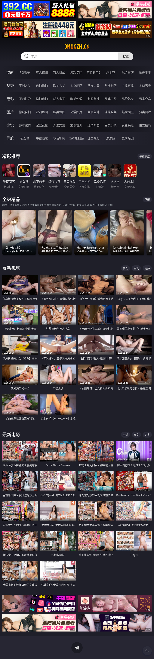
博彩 (10, 72)
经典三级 (111, 99)
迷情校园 (94, 125)
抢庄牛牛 (145, 72)
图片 (10, 111)
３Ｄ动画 (76, 86)
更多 (147, 268)
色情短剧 (128, 138)
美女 (125, 268)
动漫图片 (76, 112)
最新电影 (11, 434)
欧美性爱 (76, 99)
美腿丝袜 (94, 112)
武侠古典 (76, 125)
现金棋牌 (128, 72)
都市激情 (25, 125)
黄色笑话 (128, 125)
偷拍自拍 (42, 99)
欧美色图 (59, 112)
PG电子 (25, 72)
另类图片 (145, 112)
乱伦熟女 (128, 99)
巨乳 (136, 268)
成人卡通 (59, 99)
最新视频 (11, 268)
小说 (10, 125)
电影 (10, 98)
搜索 (126, 56)
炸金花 (110, 72)
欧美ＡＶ (59, 86)
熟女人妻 (94, 86)
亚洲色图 (42, 112)
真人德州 (42, 72)
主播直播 (128, 86)
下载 (147, 199)
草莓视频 (59, 138)
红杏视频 (94, 138)
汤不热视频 (76, 138)
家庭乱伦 (42, 125)
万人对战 (59, 72)
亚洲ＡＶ (25, 86)
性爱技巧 (145, 125)
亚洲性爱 (25, 99)
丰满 (125, 434)
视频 (10, 85)
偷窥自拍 (25, 112)
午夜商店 (42, 138)
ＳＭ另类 (145, 86)
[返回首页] (147, 650)
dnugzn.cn (77, 46)
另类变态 (145, 99)
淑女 (136, 434)
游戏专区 (76, 72)
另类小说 (111, 125)
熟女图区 (128, 112)
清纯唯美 (111, 112)
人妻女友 (59, 125)
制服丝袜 (94, 99)
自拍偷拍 (42, 86)
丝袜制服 (111, 86)
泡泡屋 (110, 138)
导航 (10, 138)
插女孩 (24, 138)
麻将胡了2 (93, 72)
